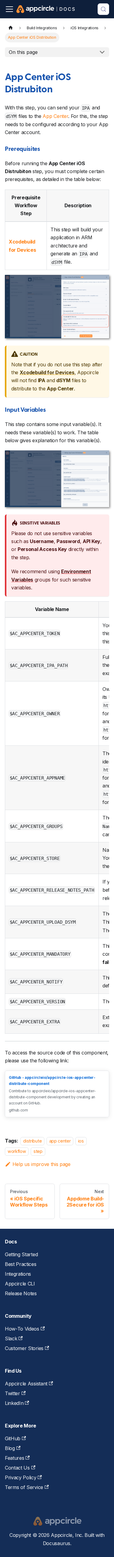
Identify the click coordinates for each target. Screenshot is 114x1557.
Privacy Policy (20, 1477)
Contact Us (17, 1468)
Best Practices (20, 1264)
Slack (11, 1338)
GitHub (12, 1438)
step (38, 1151)
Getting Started (21, 1254)
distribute (32, 1140)
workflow (17, 1151)
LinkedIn (14, 1403)
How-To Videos (22, 1329)
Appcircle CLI (20, 1284)
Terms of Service (24, 1487)
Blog (10, 1448)
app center (60, 1140)
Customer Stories (24, 1348)
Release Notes (21, 1293)
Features (14, 1458)
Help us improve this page (41, 1164)
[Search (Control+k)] (103, 9)
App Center (55, 116)
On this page (23, 52)
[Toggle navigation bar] (9, 9)
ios (81, 1140)
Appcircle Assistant (26, 1384)
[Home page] (10, 28)
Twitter (12, 1393)
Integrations (18, 1274)
